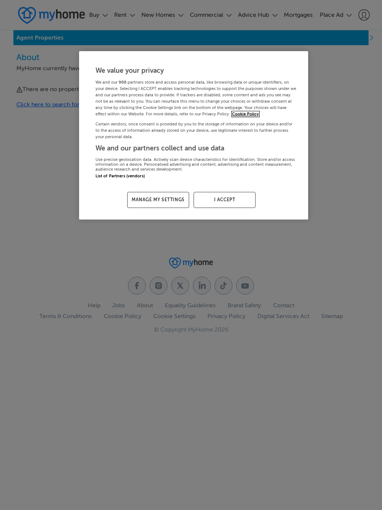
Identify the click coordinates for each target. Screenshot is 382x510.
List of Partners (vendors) (120, 176)
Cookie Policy (245, 114)
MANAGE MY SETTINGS (158, 199)
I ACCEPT (224, 199)
